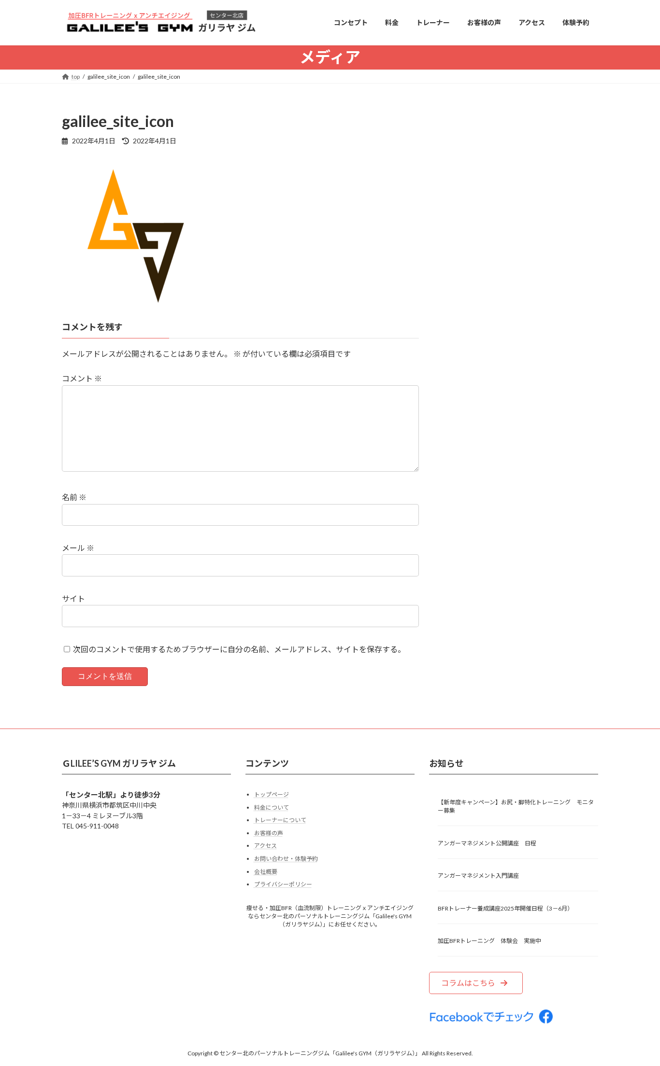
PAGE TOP (636, 1025)
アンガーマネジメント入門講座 (478, 875)
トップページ (271, 794)
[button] (476, 983)
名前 (74, 497)
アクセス (265, 845)
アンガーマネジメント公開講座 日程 (487, 842)
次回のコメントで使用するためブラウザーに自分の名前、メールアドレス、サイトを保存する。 (239, 648)
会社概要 (265, 871)
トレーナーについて (280, 820)
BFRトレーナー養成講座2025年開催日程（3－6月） (505, 908)
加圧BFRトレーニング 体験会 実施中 (489, 940)
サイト (73, 598)
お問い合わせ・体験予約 (286, 858)
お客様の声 (268, 832)
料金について (271, 807)
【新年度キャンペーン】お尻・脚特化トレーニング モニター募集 (516, 806)
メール (78, 547)
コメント (82, 378)
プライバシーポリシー (283, 884)
